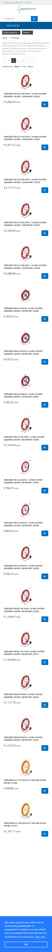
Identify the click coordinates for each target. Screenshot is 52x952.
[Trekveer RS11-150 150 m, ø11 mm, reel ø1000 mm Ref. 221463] (26, 769)
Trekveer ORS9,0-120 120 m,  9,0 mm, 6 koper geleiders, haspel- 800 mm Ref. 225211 (24, 652)
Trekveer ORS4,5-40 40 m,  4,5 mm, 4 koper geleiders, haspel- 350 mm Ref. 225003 (23, 309)
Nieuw (30, 66)
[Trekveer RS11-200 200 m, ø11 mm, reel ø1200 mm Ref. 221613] (26, 812)
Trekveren (15, 38)
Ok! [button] (26, 944)
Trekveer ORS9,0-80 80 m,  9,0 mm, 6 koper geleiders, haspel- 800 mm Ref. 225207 (23, 738)
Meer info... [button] (41, 937)
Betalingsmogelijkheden (13, 2)
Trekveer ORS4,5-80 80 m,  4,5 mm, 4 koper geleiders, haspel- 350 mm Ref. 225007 (23, 395)
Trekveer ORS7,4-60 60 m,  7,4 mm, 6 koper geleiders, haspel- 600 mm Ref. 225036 (23, 524)
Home (4, 38)
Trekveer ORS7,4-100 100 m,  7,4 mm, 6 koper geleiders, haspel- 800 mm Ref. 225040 (24, 438)
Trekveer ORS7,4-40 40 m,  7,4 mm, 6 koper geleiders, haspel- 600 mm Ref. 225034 (23, 481)
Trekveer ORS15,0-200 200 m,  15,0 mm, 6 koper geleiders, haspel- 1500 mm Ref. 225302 (25, 95)
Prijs (24, 66)
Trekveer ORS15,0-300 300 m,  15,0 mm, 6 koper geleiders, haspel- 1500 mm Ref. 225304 (25, 180)
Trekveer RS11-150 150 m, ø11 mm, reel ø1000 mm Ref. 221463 (25, 781)
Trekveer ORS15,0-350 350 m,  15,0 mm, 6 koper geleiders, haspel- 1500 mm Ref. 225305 (25, 223)
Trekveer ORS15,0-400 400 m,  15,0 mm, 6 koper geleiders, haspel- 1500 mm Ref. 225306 (25, 266)
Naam (16, 66)
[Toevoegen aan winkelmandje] (44, 104)
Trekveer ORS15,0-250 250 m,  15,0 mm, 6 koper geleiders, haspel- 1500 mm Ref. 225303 (25, 138)
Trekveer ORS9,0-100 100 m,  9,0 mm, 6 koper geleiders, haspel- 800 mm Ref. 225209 (24, 609)
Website (28, 2)
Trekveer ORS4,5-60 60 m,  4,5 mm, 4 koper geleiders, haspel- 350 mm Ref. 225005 (23, 352)
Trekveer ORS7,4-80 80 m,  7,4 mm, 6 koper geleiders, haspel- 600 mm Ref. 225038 (23, 567)
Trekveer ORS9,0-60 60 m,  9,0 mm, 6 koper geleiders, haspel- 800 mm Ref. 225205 (23, 695)
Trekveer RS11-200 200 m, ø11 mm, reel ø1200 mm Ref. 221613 (25, 824)
